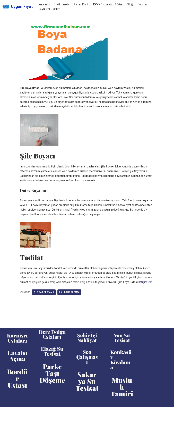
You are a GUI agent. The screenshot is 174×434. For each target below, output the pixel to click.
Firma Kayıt (81, 4)
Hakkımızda (61, 4)
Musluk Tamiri (121, 386)
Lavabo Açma (17, 355)
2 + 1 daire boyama (44, 292)
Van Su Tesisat (122, 337)
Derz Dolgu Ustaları (52, 334)
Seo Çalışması (87, 357)
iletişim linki (145, 282)
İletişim (142, 4)
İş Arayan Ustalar (49, 9)
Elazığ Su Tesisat (52, 351)
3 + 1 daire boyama (69, 292)
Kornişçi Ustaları (17, 338)
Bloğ (130, 4)
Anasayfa (44, 4)
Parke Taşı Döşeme (52, 373)
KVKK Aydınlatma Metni (108, 4)
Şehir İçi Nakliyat (87, 337)
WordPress (18, 411)
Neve (6, 411)
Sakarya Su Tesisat (87, 381)
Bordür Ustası (17, 378)
